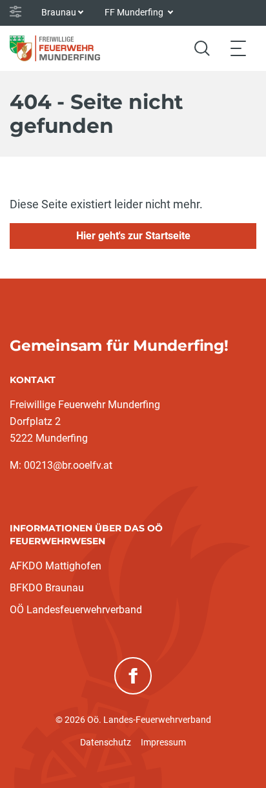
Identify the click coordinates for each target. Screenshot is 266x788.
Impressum (163, 742)
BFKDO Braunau (47, 588)
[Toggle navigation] (238, 48)
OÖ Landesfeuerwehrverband (76, 610)
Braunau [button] (58, 12)
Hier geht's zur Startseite (133, 236)
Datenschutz (105, 742)
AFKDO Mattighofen (55, 566)
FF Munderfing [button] (135, 12)
